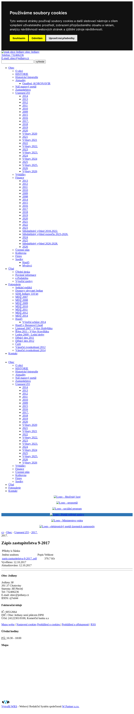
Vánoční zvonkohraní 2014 (30, 350)
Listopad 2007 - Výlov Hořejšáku (34, 328)
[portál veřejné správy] (67, 514)
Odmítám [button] (37, 38)
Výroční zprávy (24, 281)
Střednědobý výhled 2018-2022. (40, 231)
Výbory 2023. (30, 152)
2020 (25, 130)
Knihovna (20, 252)
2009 (25, 111)
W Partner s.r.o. (70, 706)
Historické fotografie (26, 77)
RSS (93, 624)
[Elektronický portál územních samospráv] (67, 526)
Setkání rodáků (23, 287)
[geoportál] (67, 502)
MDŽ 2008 (21, 300)
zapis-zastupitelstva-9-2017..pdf (19, 558)
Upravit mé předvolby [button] (62, 38)
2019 (25, 127)
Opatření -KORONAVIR (36, 83)
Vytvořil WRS (9, 706)
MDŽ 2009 (21, 303)
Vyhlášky (20, 174)
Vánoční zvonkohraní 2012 (30, 347)
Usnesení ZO (22, 92)
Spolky (19, 259)
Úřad (11, 268)
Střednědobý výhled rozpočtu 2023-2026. (45, 234)
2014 (25, 96)
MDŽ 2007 (21, 296)
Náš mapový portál (25, 86)
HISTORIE (21, 74)
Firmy (18, 256)
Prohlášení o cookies (49, 624)
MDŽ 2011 (21, 309)
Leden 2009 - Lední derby (29, 334)
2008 (25, 196)
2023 (25, 149)
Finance (19, 177)
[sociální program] (67, 508)
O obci (19, 70)
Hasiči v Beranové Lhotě (29, 325)
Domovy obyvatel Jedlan (29, 290)
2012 (25, 102)
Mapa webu (7, 624)
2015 (25, 114)
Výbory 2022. (30, 146)
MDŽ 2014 (21, 315)
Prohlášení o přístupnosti (75, 624)
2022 (25, 143)
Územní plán (22, 249)
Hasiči (25, 262)
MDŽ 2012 (21, 312)
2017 (25, 209)
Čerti (18, 344)
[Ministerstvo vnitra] (67, 520)
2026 (25, 168)
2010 (25, 108)
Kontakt (12, 353)
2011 (25, 105)
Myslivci (27, 265)
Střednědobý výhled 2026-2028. (40, 243)
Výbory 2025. (30, 165)
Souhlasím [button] (19, 38)
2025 (25, 161)
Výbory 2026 (29, 171)
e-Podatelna (21, 278)
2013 (25, 99)
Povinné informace (25, 274)
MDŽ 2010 (21, 306)
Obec (11, 67)
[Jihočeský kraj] (67, 496)
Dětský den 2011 (24, 337)
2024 (25, 155)
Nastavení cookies (26, 624)
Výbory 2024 (29, 158)
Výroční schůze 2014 (34, 322)
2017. (25, 121)
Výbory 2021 (29, 139)
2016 (25, 118)
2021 (25, 136)
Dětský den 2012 (24, 340)
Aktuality (20, 80)
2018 (25, 124)
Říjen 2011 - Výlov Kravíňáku (32, 331)
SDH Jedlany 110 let (26, 293)
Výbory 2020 (29, 133)
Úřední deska (22, 271)
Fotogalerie (14, 284)
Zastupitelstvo (23, 89)
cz (2, 532)
